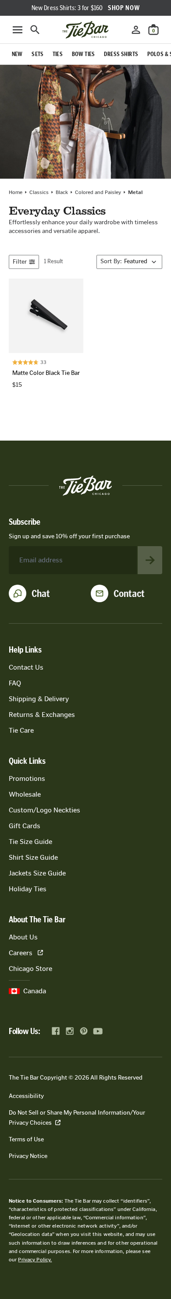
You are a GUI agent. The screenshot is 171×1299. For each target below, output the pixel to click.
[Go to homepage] (85, 30)
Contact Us (26, 667)
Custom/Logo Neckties (44, 810)
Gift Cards (24, 826)
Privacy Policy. (35, 1260)
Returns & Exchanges (42, 714)
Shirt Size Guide (33, 857)
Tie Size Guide (30, 841)
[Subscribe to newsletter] (150, 560)
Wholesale (25, 794)
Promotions (27, 778)
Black (62, 192)
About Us (23, 937)
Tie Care (21, 730)
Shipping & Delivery (39, 699)
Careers (20, 953)
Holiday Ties (27, 889)
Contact (129, 593)
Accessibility (26, 1096)
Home (15, 192)
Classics (39, 192)
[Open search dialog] (35, 30)
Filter (20, 261)
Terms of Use (26, 1139)
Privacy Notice (28, 1156)
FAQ (15, 683)
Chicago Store (30, 968)
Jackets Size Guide (37, 873)
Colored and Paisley (98, 192)
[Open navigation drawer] (17, 30)
